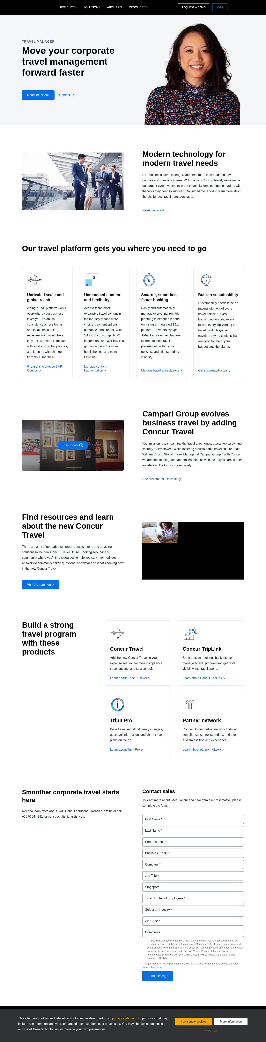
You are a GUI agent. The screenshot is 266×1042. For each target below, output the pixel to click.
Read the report (153, 210)
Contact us (66, 95)
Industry (148, 907)
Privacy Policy (210, 1031)
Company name (154, 862)
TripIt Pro (121, 720)
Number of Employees (158, 896)
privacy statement (124, 1018)
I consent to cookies (193, 1021)
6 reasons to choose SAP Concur (44, 368)
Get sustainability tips (213, 370)
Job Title (148, 873)
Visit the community (40, 584)
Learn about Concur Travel (128, 678)
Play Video (70, 445)
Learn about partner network (202, 749)
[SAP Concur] (40, 7)
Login (220, 7)
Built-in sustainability (218, 295)
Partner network (202, 720)
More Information (231, 1021)
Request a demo (193, 7)
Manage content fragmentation (95, 368)
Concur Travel (127, 649)
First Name (150, 817)
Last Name (150, 828)
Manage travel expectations (160, 370)
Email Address (153, 850)
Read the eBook (38, 95)
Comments (150, 930)
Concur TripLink (202, 649)
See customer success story (161, 479)
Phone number (153, 839)
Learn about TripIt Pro (125, 749)
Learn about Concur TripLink (202, 678)
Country (148, 884)
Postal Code (151, 918)
